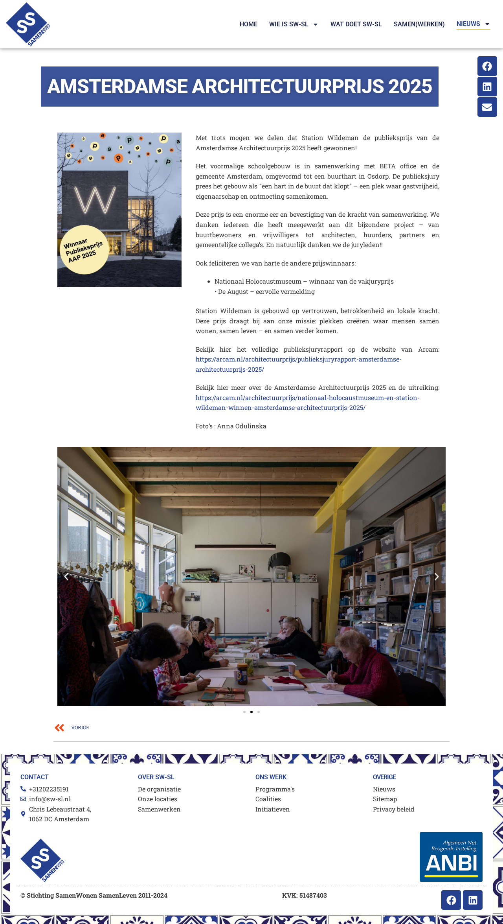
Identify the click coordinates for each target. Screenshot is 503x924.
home (248, 24)
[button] (66, 576)
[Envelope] (487, 107)
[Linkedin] (487, 86)
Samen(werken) (419, 24)
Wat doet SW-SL (356, 24)
